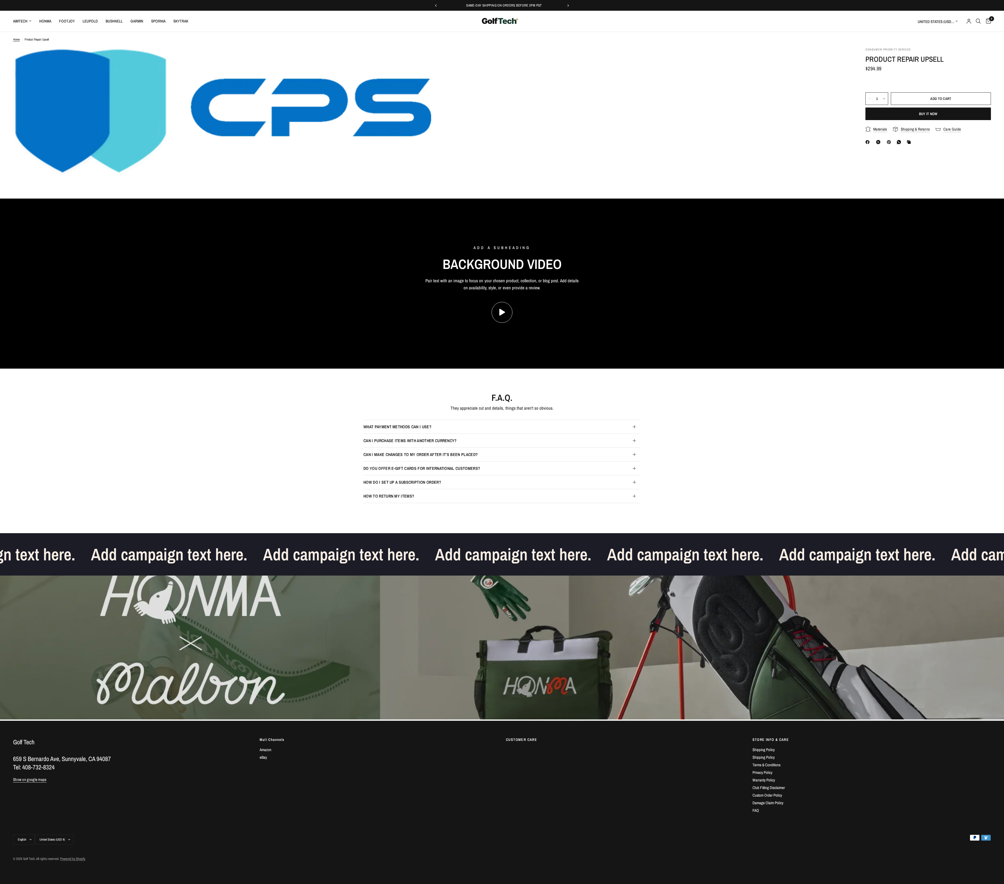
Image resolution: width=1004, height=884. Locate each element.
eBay (263, 757)
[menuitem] (24, 21)
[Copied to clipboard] (910, 142)
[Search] (978, 21)
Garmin (136, 21)
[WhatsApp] (900, 142)
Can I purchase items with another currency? (410, 440)
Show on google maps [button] (30, 779)
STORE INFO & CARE (770, 739)
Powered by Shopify (72, 859)
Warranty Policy (763, 780)
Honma (45, 21)
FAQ (755, 810)
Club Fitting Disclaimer (768, 787)
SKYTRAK (180, 21)
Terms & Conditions (766, 765)
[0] (987, 21)
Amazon (265, 749)
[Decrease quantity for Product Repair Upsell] (870, 99)
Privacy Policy (762, 772)
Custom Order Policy (767, 795)
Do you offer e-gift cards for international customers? (421, 468)
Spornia (158, 21)
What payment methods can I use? (397, 427)
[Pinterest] (890, 142)
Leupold (90, 21)
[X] (879, 142)
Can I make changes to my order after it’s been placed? (420, 454)
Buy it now (928, 113)
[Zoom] (420, 58)
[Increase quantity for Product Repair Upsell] (884, 99)
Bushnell (114, 21)
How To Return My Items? (388, 496)
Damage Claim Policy (767, 803)
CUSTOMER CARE (521, 739)
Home (16, 39)
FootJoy (67, 21)
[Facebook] (868, 142)
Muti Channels (272, 739)
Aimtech (20, 21)
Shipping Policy (763, 749)
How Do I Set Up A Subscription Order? (402, 482)
